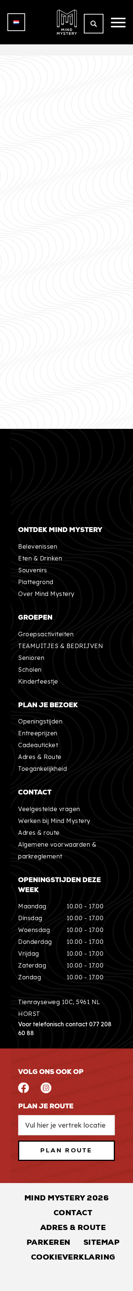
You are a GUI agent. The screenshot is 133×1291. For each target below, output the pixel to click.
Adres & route (39, 832)
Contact (73, 1212)
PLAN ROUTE (66, 1150)
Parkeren (49, 1242)
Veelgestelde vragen (49, 809)
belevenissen (37, 390)
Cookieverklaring (73, 1257)
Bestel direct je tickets (63, 426)
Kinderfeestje (38, 681)
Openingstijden (40, 721)
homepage (70, 367)
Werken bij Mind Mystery (54, 820)
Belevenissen (37, 546)
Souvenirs (32, 570)
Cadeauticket (38, 745)
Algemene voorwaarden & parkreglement (57, 850)
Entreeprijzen (38, 733)
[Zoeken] (93, 24)
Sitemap (101, 1242)
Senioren (31, 657)
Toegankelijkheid (42, 768)
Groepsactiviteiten (46, 634)
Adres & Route (40, 756)
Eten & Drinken (40, 558)
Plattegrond (36, 582)
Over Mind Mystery (46, 593)
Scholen (30, 669)
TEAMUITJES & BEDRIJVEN (60, 646)
